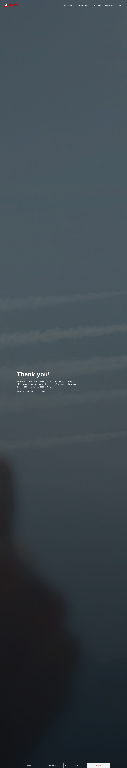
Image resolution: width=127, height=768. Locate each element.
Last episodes (68, 6)
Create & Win (96, 6)
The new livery (110, 6)
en (122, 6)
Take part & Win (82, 6)
